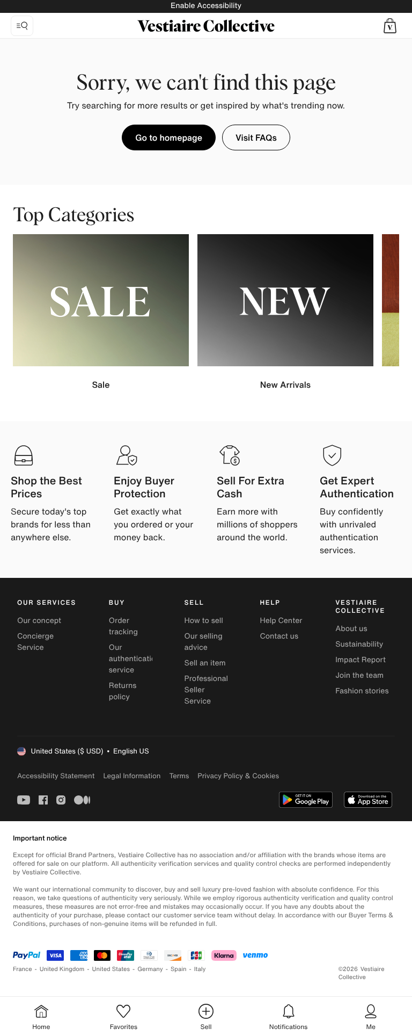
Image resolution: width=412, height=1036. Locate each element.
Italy (200, 969)
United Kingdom (62, 969)
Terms (179, 776)
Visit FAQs (256, 137)
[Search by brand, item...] (22, 26)
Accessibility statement (55, 776)
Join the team (359, 675)
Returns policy (123, 691)
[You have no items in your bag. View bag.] (390, 25)
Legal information (131, 776)
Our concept (39, 620)
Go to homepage (168, 137)
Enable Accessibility (206, 5)
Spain (179, 969)
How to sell (204, 620)
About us (351, 628)
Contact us (279, 636)
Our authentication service (134, 659)
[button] (390, 25)
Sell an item (205, 663)
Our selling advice (204, 642)
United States (111, 969)
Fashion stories (361, 691)
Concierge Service (35, 642)
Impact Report (360, 659)
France (22, 969)
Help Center (281, 620)
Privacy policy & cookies (238, 776)
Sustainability (359, 644)
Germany (150, 969)
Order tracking (123, 626)
